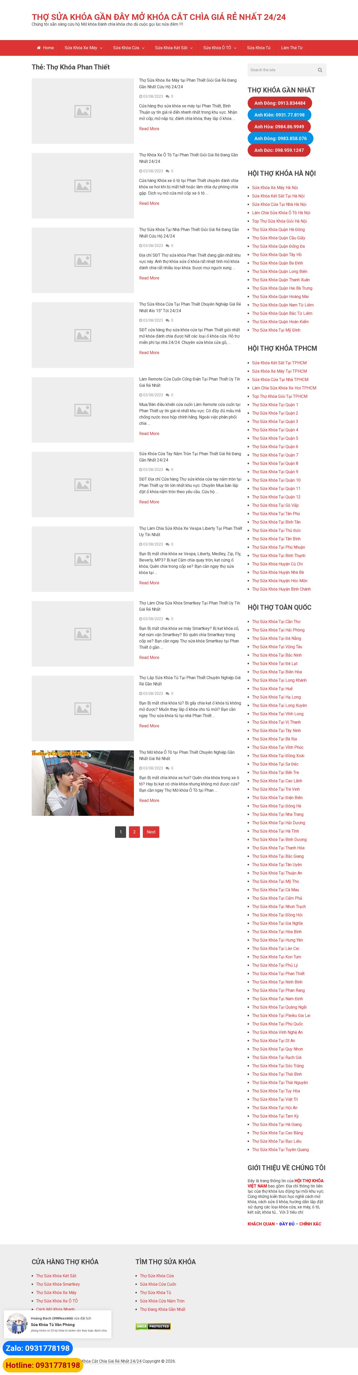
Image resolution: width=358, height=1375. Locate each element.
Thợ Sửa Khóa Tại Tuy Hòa (276, 1090)
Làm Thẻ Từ (292, 47)
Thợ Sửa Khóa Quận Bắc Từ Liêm (282, 313)
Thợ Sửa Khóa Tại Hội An (274, 1107)
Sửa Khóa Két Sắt (171, 47)
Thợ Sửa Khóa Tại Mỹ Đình (276, 330)
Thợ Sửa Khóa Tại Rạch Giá (276, 1057)
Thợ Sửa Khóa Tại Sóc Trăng (278, 1065)
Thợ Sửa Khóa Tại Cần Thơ (276, 621)
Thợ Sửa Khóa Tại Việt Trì (275, 1099)
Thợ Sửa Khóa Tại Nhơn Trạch (279, 906)
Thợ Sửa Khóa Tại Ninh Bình (277, 982)
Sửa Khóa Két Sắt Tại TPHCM (279, 362)
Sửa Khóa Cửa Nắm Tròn (162, 1301)
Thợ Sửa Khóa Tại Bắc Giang (278, 856)
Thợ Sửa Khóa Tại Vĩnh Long (277, 713)
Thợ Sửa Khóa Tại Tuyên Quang (280, 1149)
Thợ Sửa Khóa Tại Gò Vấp (275, 505)
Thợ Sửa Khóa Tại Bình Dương (279, 839)
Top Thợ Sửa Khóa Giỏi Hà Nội (279, 221)
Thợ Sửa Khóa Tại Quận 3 (275, 421)
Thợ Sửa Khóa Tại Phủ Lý (275, 965)
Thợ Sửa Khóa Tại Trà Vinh (276, 789)
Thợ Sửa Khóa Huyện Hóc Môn (279, 580)
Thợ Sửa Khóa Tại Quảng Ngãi (279, 1007)
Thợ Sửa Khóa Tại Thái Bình (277, 1074)
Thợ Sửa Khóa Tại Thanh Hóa (278, 847)
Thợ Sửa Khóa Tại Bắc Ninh (277, 655)
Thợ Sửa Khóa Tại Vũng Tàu (277, 646)
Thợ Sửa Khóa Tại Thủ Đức (276, 530)
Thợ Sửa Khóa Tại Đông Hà (276, 806)
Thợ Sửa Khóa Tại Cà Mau (275, 889)
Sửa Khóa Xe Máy (81, 47)
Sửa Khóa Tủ (258, 47)
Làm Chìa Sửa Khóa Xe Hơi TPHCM (284, 388)
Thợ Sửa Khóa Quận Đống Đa (278, 246)
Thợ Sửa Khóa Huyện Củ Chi (277, 564)
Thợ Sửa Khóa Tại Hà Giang (277, 1124)
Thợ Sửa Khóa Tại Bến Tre (275, 772)
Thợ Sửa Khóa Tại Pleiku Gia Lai (281, 1015)
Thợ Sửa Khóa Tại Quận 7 (275, 455)
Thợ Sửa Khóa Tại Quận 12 (276, 496)
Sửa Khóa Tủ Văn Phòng (53, 1325)
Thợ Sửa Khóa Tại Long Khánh (279, 680)
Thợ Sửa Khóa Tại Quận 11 (276, 488)
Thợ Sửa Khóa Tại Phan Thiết (278, 973)
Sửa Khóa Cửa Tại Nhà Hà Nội (279, 204)
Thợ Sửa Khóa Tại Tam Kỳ (275, 1116)
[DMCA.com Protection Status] (153, 1328)
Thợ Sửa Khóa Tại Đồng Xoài (278, 755)
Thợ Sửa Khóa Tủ (155, 1292)
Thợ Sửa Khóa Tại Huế (272, 688)
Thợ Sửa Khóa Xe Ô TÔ (57, 1301)
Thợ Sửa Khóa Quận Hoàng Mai (280, 296)
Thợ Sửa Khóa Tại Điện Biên (277, 797)
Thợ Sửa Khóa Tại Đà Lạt (274, 663)
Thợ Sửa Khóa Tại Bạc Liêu (276, 1141)
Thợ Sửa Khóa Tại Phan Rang (278, 990)
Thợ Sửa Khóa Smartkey (58, 1284)
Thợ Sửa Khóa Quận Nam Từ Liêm (283, 304)
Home (48, 47)
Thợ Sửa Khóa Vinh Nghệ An (277, 1032)
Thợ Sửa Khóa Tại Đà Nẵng (276, 638)
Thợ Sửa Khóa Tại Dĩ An (273, 1040)
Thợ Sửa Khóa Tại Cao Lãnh (277, 780)
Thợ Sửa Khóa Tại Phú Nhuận (278, 547)
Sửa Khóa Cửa (126, 47)
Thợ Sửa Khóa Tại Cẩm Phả (277, 898)
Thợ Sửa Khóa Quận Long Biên (279, 271)
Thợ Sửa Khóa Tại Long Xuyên (279, 705)
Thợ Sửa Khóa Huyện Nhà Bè (278, 572)
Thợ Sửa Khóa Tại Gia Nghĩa (277, 923)
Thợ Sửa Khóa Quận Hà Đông (278, 229)
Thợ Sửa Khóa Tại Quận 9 (275, 471)
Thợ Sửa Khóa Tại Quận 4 (275, 429)
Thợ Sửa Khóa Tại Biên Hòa (277, 671)
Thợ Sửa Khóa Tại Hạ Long (276, 697)
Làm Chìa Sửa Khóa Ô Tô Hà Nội (281, 212)
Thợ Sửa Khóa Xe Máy (56, 1292)
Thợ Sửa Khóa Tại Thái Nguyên (280, 1082)
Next (151, 831)
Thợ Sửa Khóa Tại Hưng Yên (277, 940)
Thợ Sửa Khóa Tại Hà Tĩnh (275, 831)
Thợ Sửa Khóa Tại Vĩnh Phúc (277, 747)
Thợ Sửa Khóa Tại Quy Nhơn (277, 1049)
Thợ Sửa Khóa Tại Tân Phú (276, 513)
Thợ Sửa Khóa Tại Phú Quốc (277, 1023)
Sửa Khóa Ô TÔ (217, 47)
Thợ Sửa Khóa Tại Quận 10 (276, 480)
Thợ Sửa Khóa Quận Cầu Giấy (278, 237)
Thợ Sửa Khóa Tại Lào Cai (275, 948)
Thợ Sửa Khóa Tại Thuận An (277, 873)
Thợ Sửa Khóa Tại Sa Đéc (275, 764)
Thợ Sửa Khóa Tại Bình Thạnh (278, 555)
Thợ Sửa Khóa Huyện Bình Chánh (281, 589)
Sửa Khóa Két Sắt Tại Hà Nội (278, 196)
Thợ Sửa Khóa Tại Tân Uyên (277, 864)
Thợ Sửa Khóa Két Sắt (56, 1275)
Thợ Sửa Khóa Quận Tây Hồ (277, 254)
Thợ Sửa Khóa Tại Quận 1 (275, 404)
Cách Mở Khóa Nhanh (55, 1309)
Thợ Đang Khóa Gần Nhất (162, 1309)
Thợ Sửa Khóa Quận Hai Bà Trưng (282, 288)
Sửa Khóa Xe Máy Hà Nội (275, 187)
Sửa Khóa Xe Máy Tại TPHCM (279, 371)
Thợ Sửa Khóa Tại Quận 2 (275, 413)
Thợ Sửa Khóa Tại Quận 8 (275, 463)
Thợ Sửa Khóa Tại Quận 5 (275, 438)
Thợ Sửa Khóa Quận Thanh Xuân (281, 279)
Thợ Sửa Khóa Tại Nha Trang (277, 814)
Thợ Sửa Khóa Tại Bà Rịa (274, 738)
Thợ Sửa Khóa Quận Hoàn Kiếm (280, 321)
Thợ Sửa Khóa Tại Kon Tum (276, 956)
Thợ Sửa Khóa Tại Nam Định (277, 998)
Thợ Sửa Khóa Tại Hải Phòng (278, 630)
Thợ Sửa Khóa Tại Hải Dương (278, 822)
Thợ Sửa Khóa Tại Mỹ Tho (275, 881)
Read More (149, 129)
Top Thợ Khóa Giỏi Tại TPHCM (279, 396)
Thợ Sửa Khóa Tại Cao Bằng (277, 1132)
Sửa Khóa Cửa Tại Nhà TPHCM (280, 379)
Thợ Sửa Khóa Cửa (157, 1275)
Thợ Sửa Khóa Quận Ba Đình (277, 263)
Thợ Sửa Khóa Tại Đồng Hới (277, 914)
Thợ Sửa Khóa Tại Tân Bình (276, 538)
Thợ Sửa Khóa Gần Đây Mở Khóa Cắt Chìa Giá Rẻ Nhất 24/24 (159, 17)
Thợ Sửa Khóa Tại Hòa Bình (277, 931)
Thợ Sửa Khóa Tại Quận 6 (275, 446)
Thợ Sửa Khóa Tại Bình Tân (276, 522)
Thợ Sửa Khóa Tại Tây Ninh (276, 730)
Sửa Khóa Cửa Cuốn (158, 1284)
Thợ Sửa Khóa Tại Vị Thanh (276, 722)
